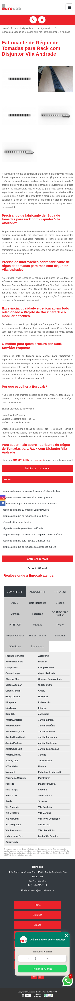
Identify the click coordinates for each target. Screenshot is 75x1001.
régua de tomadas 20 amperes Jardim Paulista (26, 510)
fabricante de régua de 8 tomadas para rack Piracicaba (30, 503)
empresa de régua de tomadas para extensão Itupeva (29, 547)
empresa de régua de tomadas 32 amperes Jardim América (32, 534)
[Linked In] (41, 976)
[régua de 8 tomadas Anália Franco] (55, 78)
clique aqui (38, 460)
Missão (37, 925)
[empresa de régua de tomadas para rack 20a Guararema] (19, 115)
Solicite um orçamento (37, 468)
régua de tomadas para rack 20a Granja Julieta (26, 541)
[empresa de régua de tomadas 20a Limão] (19, 78)
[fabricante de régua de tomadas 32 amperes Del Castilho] (55, 115)
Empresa (37, 915)
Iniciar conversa (42, 968)
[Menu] (69, 7)
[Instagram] (34, 976)
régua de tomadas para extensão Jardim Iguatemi (27, 497)
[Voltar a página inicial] (11, 7)
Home (37, 905)
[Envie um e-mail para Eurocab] (42, 19)
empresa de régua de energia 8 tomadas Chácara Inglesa (31, 491)
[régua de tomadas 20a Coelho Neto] (19, 152)
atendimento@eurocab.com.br (38, 890)
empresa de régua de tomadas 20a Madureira (26, 516)
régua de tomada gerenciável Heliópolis (23, 528)
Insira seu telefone (42, 951)
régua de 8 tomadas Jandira (17, 522)
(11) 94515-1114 (21, 460)
